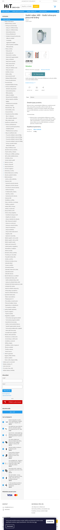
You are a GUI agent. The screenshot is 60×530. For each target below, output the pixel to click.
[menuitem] (6, 11)
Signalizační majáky (10, 42)
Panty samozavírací (10, 63)
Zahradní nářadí (8, 263)
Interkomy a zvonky (9, 171)
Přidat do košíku (39, 74)
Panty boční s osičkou (11, 55)
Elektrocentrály (8, 250)
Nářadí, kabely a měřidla (8, 370)
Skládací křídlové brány (11, 78)
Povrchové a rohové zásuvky (12, 187)
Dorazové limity (9, 112)
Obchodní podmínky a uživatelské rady (41, 509)
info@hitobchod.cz (9, 507)
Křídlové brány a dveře (10, 23)
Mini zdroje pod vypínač (11, 221)
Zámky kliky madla (10, 145)
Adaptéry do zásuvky (10, 217)
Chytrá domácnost (9, 166)
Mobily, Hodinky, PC (7, 364)
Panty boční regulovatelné (12, 57)
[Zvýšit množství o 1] (31, 73)
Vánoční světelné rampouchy (12, 288)
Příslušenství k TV (9, 299)
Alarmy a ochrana (9, 162)
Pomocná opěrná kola (11, 80)
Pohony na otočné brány (11, 26)
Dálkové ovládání (10, 38)
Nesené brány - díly (10, 107)
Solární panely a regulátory (11, 246)
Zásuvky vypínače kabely (10, 175)
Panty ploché (9, 51)
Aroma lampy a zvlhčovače (11, 339)
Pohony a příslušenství (11, 86)
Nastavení (10, 526)
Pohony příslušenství (11, 34)
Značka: (28, 21)
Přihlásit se (7, 390)
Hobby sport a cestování (9, 362)
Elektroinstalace (8, 177)
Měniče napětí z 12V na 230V (11, 238)
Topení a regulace (9, 311)
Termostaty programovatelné (13, 320)
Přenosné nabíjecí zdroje (11, 303)
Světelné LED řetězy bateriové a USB (13, 284)
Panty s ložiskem (10, 59)
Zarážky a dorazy (10, 72)
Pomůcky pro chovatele (10, 255)
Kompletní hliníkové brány (12, 84)
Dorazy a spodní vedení (11, 143)
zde (36, 522)
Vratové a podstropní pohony (13, 126)
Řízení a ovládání (9, 347)
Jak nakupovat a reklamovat (28, 1)
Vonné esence (8, 351)
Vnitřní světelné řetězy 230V (12, 280)
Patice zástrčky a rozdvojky (11, 202)
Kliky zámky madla (10, 120)
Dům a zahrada (6, 19)
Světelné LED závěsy (10, 286)
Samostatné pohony (10, 32)
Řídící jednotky (9, 47)
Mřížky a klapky (8, 343)
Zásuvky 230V (8, 181)
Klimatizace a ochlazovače (11, 337)
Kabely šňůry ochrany (10, 206)
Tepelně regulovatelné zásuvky (13, 326)
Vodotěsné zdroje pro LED (12, 215)
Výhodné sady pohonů (11, 89)
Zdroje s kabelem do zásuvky (12, 219)
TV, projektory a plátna (10, 307)
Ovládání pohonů (10, 128)
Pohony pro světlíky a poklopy (12, 154)
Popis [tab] (27, 97)
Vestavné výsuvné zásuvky (12, 183)
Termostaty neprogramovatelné (13, 318)
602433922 (7, 509)
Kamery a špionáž (9, 164)
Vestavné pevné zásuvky (11, 196)
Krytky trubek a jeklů (10, 160)
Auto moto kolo (6, 366)
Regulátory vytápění (10, 316)
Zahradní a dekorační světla (11, 269)
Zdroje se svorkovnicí (11, 223)
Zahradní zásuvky (9, 274)
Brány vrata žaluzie (9, 21)
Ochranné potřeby (9, 267)
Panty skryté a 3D (10, 65)
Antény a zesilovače (10, 208)
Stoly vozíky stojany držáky (11, 360)
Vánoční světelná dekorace (11, 292)
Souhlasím (50, 521)
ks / (12, 412)
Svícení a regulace (9, 168)
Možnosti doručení (45, 69)
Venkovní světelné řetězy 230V (13, 282)
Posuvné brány (8, 82)
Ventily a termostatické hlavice (13, 324)
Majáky (7, 101)
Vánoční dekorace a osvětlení (12, 276)
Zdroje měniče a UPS (9, 210)
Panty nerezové (9, 70)
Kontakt (33, 513)
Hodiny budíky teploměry (10, 309)
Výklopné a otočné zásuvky (12, 185)
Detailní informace (29, 83)
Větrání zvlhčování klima (10, 334)
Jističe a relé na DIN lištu (10, 179)
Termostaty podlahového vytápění (14, 328)
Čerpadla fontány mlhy (10, 257)
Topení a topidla (9, 313)
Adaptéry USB (9, 234)
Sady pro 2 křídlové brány (12, 28)
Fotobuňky (8, 40)
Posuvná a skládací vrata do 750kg (14, 139)
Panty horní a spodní (10, 61)
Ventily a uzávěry (9, 259)
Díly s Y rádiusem (10, 116)
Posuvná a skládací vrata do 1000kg (14, 141)
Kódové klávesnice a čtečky (11, 173)
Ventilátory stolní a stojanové (12, 345)
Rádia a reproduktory (10, 297)
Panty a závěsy (9, 49)
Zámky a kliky (9, 74)
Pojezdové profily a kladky (12, 114)
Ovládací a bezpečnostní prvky (13, 36)
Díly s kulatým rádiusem (11, 118)
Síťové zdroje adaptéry (10, 213)
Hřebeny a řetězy (10, 105)
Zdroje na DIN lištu (10, 229)
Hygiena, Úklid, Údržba (10, 355)
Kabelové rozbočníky (10, 236)
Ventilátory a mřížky (9, 200)
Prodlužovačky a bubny (11, 192)
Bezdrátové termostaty (11, 322)
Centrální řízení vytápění (10, 332)
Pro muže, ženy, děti (8, 368)
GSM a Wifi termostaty (11, 330)
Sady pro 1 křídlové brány (12, 30)
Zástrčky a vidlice (10, 194)
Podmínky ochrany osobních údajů (39, 511)
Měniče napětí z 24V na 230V (11, 240)
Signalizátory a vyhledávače (11, 305)
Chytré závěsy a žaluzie (10, 152)
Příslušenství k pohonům (11, 103)
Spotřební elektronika (10, 295)
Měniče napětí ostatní (10, 242)
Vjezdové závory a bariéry (11, 150)
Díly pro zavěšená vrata (11, 133)
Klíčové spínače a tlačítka (12, 44)
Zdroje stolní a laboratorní (12, 231)
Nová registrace (6, 394)
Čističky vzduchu (9, 349)
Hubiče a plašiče (8, 358)
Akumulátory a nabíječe (10, 248)
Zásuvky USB (8, 198)
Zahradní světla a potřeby (11, 253)
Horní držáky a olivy (10, 110)
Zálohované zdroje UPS (10, 244)
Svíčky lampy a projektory (11, 290)
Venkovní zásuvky (10, 189)
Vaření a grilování (9, 353)
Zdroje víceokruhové (10, 227)
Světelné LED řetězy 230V (11, 278)
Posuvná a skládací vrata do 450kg (14, 137)
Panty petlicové (9, 53)
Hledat (36, 6)
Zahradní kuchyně (9, 271)
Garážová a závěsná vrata (11, 122)
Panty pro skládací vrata (11, 68)
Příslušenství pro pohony (12, 131)
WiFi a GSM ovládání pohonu (11, 156)
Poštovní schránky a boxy (11, 261)
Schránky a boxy (9, 158)
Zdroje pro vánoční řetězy (12, 225)
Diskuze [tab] (32, 97)
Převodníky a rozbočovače (11, 301)
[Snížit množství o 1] (31, 75)
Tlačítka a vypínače (9, 204)
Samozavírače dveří (10, 76)
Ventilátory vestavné (10, 341)
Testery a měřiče (9, 265)
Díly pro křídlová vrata (11, 147)
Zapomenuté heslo (6, 395)
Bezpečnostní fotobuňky (12, 97)
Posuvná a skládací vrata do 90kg (13, 135)
